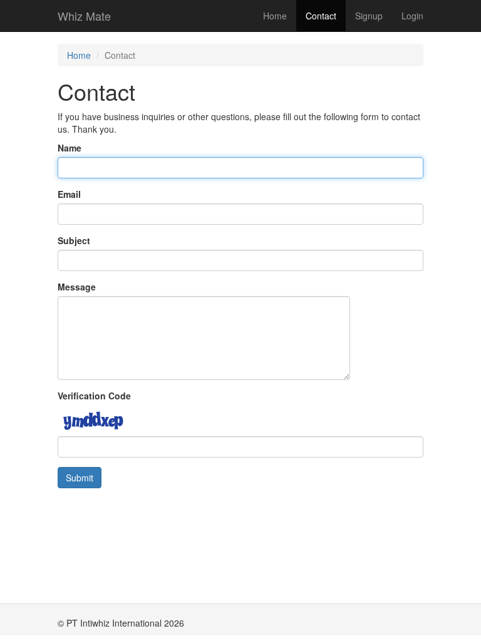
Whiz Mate (84, 16)
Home (275, 15)
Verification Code (94, 395)
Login (412, 15)
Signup (369, 15)
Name (69, 147)
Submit (79, 477)
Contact (321, 15)
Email (69, 194)
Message (77, 286)
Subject (74, 240)
